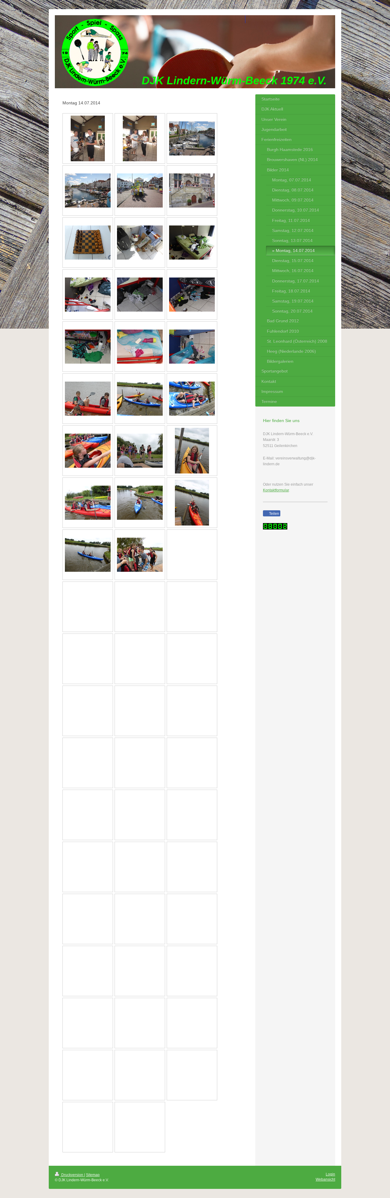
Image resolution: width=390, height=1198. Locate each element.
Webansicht (325, 1179)
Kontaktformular (276, 490)
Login (330, 1174)
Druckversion (72, 1175)
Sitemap (93, 1175)
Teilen (273, 514)
